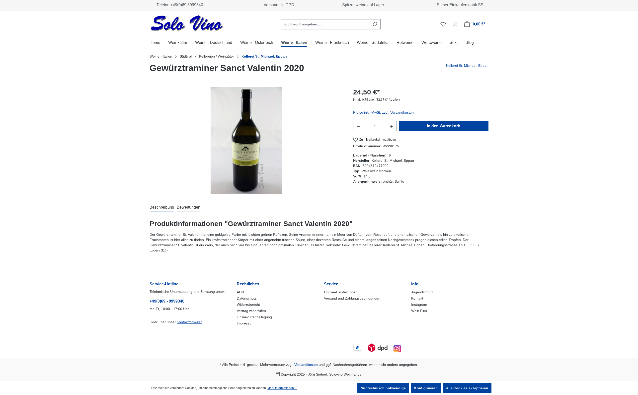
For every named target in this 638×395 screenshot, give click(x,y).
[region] (246, 140)
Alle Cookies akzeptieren (467, 388)
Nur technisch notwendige (383, 388)
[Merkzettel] (443, 24)
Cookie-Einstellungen (340, 292)
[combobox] (325, 24)
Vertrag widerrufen (251, 311)
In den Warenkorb (443, 126)
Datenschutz (246, 298)
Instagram (419, 305)
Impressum (245, 323)
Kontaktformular (189, 322)
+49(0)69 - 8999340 (167, 301)
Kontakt (417, 298)
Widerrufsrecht (248, 305)
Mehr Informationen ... (282, 388)
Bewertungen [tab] (188, 207)
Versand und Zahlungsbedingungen (352, 298)
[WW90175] (246, 140)
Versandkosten (306, 365)
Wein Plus (419, 311)
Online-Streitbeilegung (254, 317)
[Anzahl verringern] (358, 126)
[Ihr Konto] (455, 24)
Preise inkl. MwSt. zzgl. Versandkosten (383, 112)
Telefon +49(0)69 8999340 (179, 5)
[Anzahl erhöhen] (392, 126)
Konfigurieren (426, 388)
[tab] (162, 207)
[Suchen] (375, 24)
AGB (240, 292)
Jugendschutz (422, 292)
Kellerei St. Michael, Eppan (467, 66)
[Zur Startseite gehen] (187, 23)
